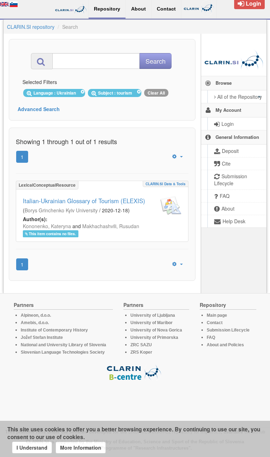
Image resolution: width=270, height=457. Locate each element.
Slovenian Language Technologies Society (63, 352)
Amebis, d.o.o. (35, 322)
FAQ (211, 337)
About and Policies (225, 344)
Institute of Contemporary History (54, 330)
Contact (215, 322)
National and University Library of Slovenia (63, 344)
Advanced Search (39, 108)
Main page (217, 315)
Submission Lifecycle (228, 330)
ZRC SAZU (141, 344)
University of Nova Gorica (156, 330)
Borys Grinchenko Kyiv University (61, 210)
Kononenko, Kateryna (47, 226)
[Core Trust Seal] (135, 401)
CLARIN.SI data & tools (166, 183)
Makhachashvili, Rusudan (110, 226)
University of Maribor (151, 322)
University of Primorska (154, 337)
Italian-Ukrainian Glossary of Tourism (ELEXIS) (84, 201)
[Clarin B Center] (135, 372)
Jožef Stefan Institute (42, 337)
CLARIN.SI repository (30, 26)
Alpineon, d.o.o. (36, 315)
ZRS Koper (141, 352)
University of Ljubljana (152, 315)
